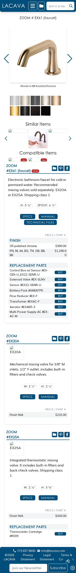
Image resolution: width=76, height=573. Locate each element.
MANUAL (48, 216)
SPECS (28, 216)
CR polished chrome (23, 246)
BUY (60, 272)
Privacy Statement (28, 557)
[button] (6, 58)
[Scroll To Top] (67, 549)
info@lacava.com (53, 551)
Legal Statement (47, 557)
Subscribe (58, 568)
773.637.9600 (26, 551)
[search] (71, 6)
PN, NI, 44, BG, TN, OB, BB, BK (27, 253)
